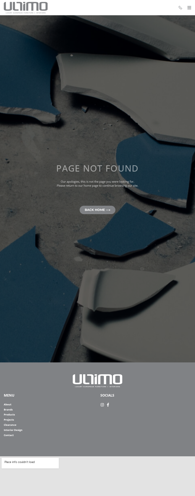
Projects (9, 419)
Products (9, 414)
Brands (8, 409)
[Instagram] (102, 405)
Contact (9, 435)
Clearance (10, 425)
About (7, 404)
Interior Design (13, 430)
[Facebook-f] (108, 405)
